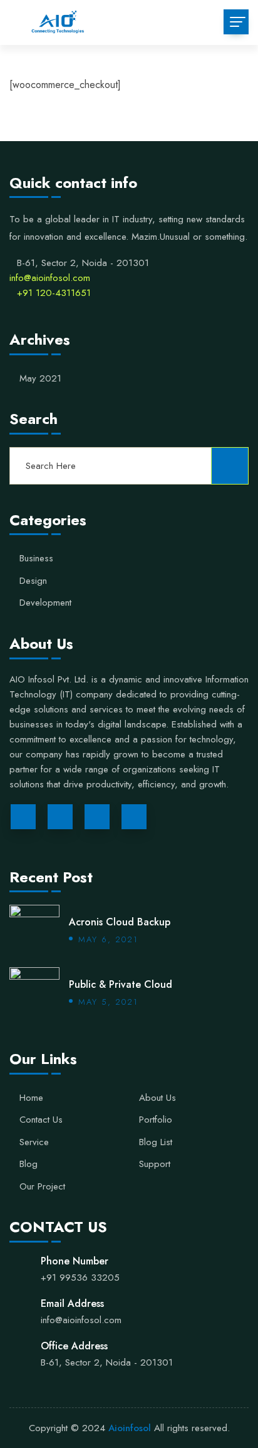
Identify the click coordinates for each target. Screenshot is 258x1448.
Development (45, 603)
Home (31, 1098)
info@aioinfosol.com (49, 278)
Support (154, 1164)
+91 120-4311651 (54, 293)
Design (33, 581)
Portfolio (155, 1120)
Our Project (42, 1187)
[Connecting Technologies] (56, 22)
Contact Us (41, 1120)
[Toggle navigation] (236, 21)
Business (36, 559)
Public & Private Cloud (120, 984)
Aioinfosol (128, 1428)
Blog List (155, 1142)
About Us (157, 1098)
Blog (28, 1164)
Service (34, 1142)
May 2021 (40, 379)
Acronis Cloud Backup (119, 922)
